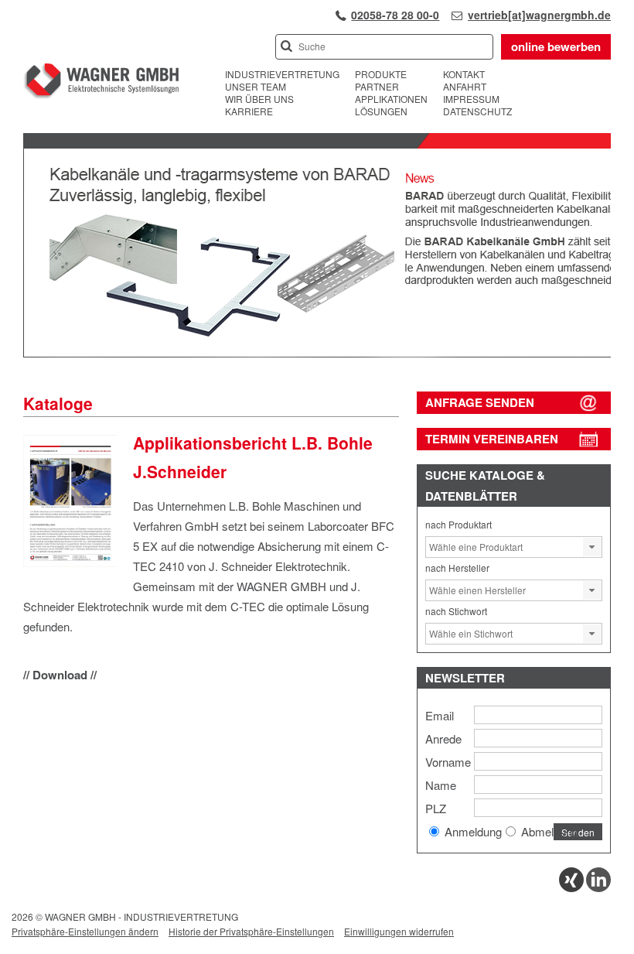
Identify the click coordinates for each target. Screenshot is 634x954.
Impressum (471, 99)
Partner (377, 86)
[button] (592, 547)
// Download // (60, 674)
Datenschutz (477, 111)
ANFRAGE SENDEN (479, 402)
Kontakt (464, 74)
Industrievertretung (282, 74)
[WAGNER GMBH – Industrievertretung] (101, 83)
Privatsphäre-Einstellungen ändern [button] (85, 931)
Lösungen (381, 111)
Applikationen (391, 99)
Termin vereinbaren (491, 438)
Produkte (381, 74)
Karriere (249, 111)
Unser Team (255, 86)
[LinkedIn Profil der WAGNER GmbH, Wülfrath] (598, 887)
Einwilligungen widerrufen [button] (399, 931)
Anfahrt (464, 86)
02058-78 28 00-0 (395, 14)
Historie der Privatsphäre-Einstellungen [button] (251, 931)
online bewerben (556, 46)
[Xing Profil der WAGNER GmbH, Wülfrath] (571, 887)
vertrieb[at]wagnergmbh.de (539, 14)
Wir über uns (259, 99)
